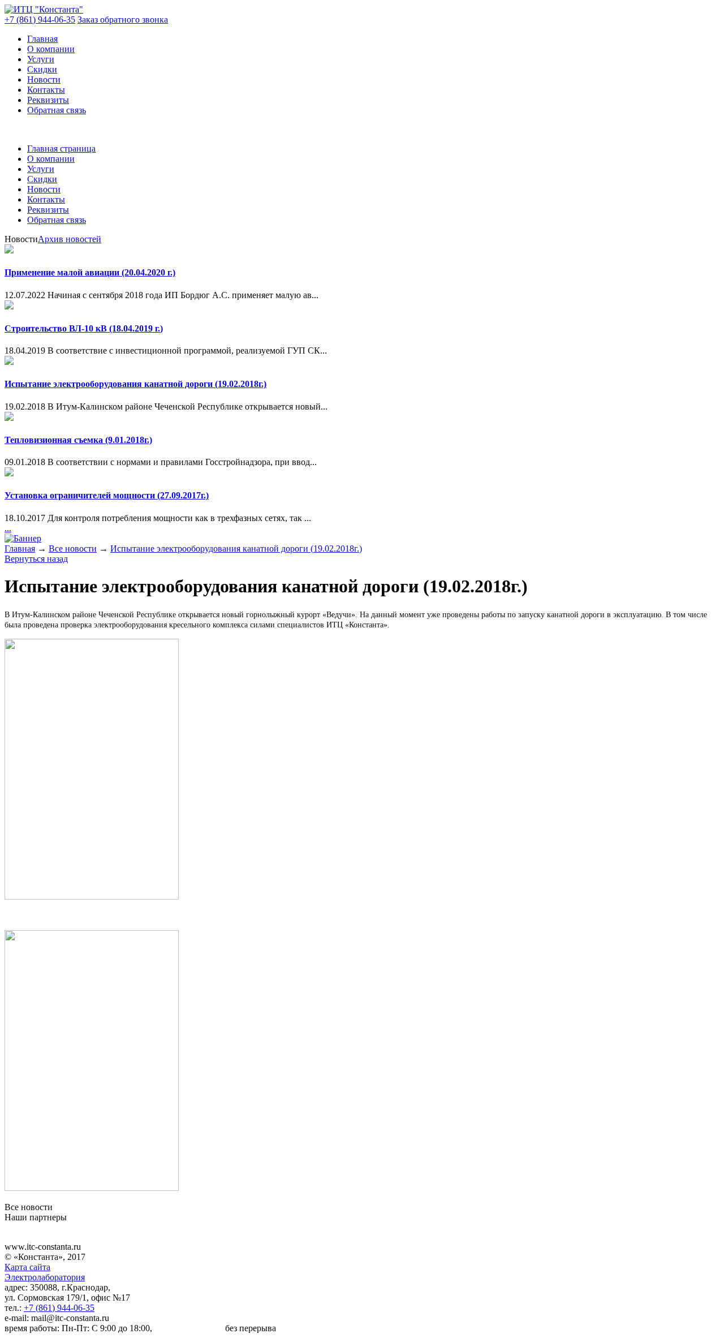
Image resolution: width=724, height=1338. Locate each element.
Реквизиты (48, 100)
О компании (51, 49)
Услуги (40, 59)
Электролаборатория (45, 1277)
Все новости (73, 548)
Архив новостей (69, 239)
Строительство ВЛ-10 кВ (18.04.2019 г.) (84, 328)
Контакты (46, 89)
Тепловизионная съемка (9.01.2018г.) (78, 440)
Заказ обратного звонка (122, 19)
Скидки (42, 69)
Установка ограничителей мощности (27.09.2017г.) (107, 495)
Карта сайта (27, 1267)
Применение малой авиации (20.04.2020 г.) (90, 272)
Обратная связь (56, 110)
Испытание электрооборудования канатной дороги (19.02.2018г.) (135, 384)
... (8, 528)
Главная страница (61, 148)
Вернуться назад (36, 558)
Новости (44, 79)
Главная (42, 39)
